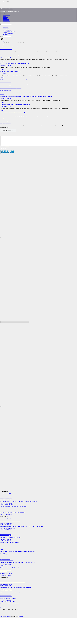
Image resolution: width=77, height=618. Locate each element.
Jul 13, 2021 (2, 595)
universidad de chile (6, 15)
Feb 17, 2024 (2, 584)
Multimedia (5, 32)
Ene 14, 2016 (2, 114)
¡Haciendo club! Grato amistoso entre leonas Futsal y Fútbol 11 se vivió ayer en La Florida (17, 562)
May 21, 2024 (3, 528)
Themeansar (20, 616)
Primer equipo (5, 27)
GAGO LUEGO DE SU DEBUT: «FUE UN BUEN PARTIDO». (12, 512)
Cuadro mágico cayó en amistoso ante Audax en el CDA (11, 120)
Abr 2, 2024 (2, 544)
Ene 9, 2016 (2, 123)
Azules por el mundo (8, 579)
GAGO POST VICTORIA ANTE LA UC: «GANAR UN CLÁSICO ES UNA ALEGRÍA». (17, 495)
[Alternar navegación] (0, 23)
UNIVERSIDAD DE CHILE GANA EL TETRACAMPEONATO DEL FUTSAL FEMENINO (18, 551)
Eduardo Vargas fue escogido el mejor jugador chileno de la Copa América (14, 592)
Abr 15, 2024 (2, 534)
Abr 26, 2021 (2, 82)
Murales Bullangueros (9, 33)
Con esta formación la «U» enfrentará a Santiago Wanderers (12, 55)
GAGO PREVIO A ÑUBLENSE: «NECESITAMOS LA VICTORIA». (14, 506)
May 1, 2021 (2, 65)
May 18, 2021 (3, 49)
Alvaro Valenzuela (8, 498)
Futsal (1, 549)
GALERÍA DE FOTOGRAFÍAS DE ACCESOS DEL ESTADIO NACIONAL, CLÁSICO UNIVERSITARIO (21, 526)
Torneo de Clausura (6, 21)
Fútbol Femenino (6, 19)
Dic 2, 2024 (2, 553)
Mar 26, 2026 (2, 514)
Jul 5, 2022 (2, 564)
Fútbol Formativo (6, 20)
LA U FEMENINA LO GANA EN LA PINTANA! (10, 542)
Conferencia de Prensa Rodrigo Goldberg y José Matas (10, 88)
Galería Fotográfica (8, 518)
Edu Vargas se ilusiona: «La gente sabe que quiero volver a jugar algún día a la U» (16, 587)
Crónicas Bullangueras (7, 30)
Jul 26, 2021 (2, 589)
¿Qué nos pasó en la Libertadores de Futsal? (8, 556)
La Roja (13, 601)
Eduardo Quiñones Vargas (10, 528)
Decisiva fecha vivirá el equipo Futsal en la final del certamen (12, 567)
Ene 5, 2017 (2, 98)
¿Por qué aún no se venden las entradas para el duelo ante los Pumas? (13, 112)
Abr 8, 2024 (2, 539)
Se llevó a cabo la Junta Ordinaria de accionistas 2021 (10, 71)
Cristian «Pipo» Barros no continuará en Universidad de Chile (12, 46)
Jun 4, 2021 (2, 605)
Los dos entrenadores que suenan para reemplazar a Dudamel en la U (13, 79)
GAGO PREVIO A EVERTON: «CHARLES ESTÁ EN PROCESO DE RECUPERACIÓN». (18, 501)
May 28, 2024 (3, 523)
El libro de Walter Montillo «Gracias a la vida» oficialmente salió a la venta (14, 63)
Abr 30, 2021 (2, 73)
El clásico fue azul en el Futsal (6, 573)
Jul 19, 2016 (2, 106)
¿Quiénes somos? (6, 34)
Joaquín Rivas (7, 553)
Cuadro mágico (5, 17)
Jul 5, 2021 (2, 600)
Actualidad (2, 44)
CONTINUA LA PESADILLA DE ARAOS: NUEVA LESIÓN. (12, 582)
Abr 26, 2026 (2, 498)
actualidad (4, 16)
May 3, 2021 (2, 57)
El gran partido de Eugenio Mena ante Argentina (9, 603)
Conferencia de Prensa (9, 85)
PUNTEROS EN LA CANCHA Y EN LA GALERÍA (10, 537)
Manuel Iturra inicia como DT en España (8, 598)
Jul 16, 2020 (2, 90)
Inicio (4, 41)
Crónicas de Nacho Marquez (10, 31)
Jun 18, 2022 (2, 575)
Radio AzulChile (6, 9)
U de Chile (5, 18)
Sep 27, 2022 (2, 559)
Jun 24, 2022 (2, 570)
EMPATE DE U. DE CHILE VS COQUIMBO (9, 531)
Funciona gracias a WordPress (5, 616)
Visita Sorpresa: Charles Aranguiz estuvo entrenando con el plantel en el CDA (15, 104)
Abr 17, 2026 (2, 503)
